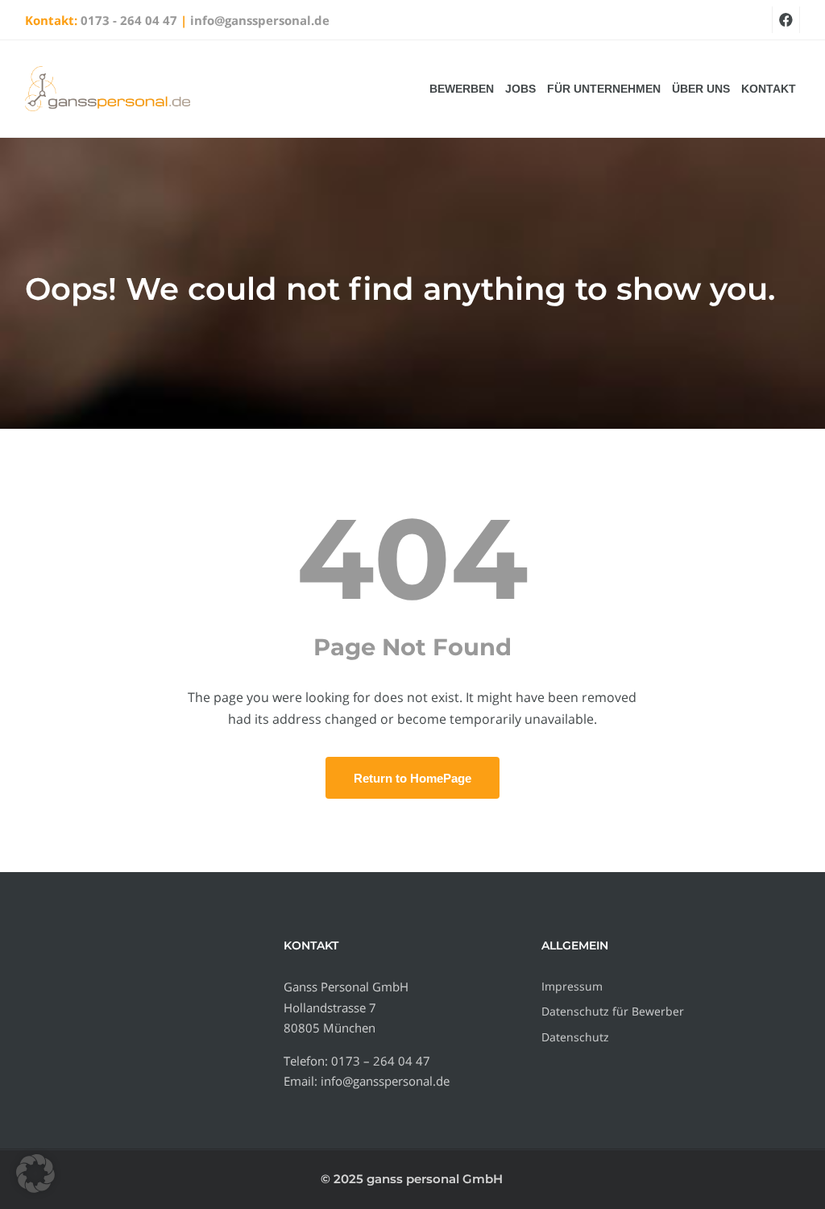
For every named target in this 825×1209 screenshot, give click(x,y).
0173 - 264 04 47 (128, 20)
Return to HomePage (412, 778)
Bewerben (461, 88)
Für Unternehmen (604, 88)
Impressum (572, 986)
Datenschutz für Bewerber (612, 1011)
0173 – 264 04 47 (380, 1061)
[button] (35, 1173)
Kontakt (768, 88)
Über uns (701, 88)
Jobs (520, 88)
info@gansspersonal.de (260, 20)
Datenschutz (575, 1037)
